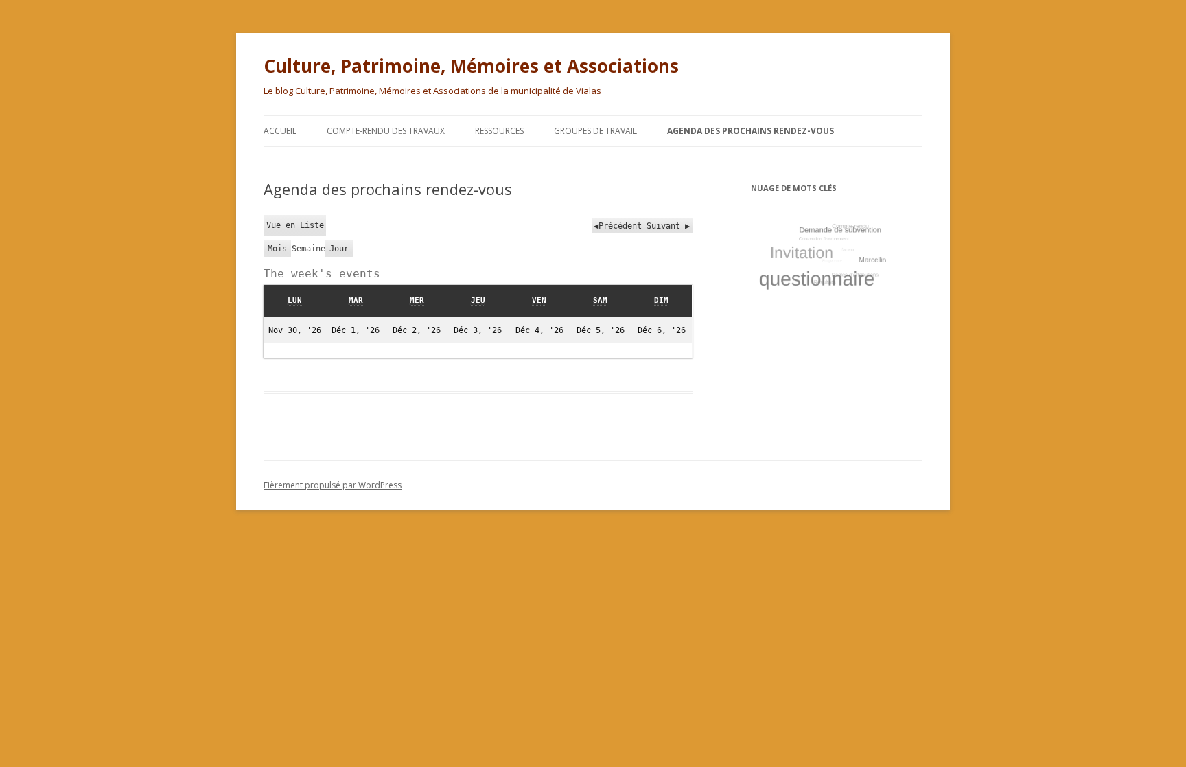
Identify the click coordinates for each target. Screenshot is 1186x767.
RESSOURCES (499, 131)
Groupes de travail (595, 131)
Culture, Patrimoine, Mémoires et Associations (471, 66)
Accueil (280, 131)
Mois (277, 248)
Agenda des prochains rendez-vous (750, 131)
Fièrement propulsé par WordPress (333, 485)
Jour (339, 248)
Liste (295, 225)
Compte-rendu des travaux (386, 131)
